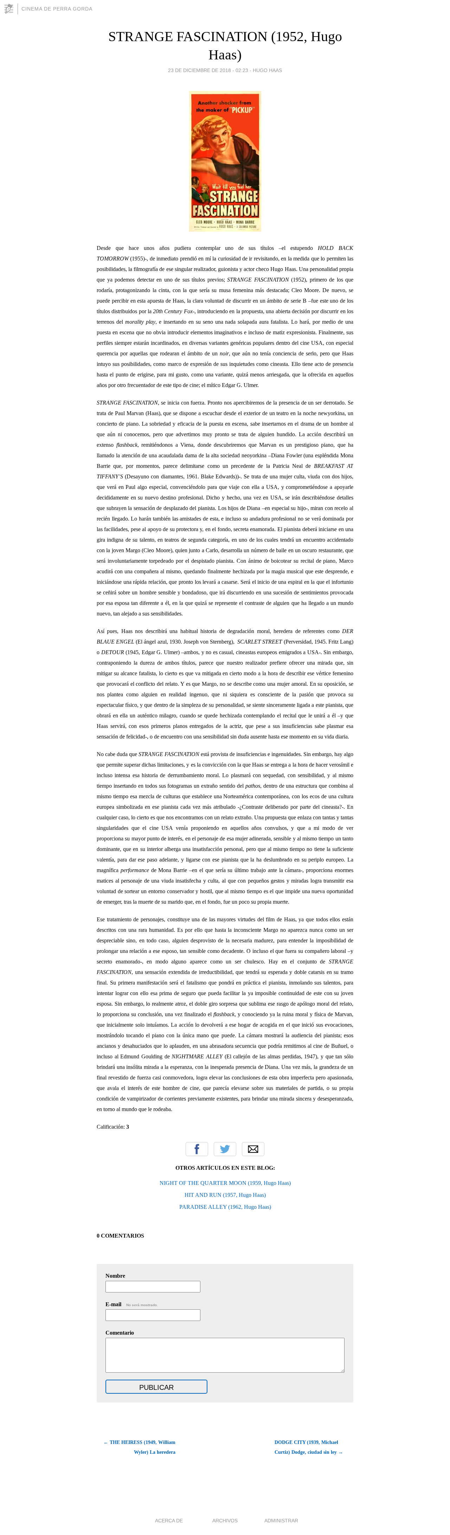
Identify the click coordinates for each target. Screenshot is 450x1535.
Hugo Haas (267, 70)
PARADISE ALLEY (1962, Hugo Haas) (225, 1207)
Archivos (225, 1520)
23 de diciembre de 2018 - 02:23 (208, 70)
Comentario (119, 1333)
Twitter (225, 1149)
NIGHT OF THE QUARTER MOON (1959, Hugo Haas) (225, 1183)
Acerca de (169, 1520)
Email (253, 1149)
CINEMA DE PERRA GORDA (56, 9)
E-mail (131, 1304)
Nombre (115, 1276)
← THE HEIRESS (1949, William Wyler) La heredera (139, 1447)
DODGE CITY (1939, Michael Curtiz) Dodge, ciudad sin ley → (309, 1447)
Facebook (197, 1149)
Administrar (281, 1520)
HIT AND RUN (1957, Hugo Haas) (225, 1195)
